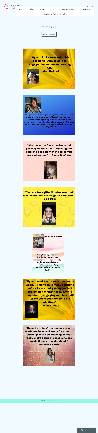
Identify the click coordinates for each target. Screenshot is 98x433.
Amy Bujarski (16, 5)
